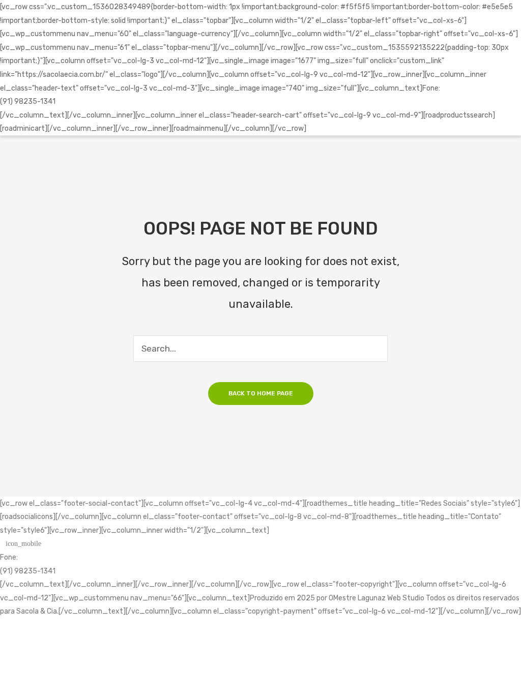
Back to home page (260, 393)
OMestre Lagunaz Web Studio (376, 598)
